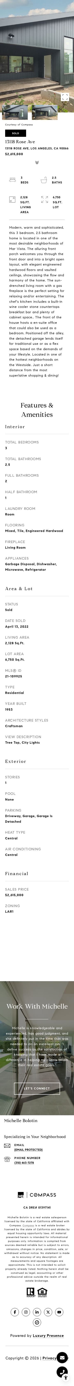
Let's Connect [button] (37, 1088)
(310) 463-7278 (24, 1163)
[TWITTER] (48, 1312)
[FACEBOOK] (15, 1312)
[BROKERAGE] (37, 1322)
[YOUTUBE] (59, 1312)
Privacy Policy (56, 1358)
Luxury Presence (48, 1335)
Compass (28, 1225)
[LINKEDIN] (37, 1312)
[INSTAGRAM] (26, 1312)
